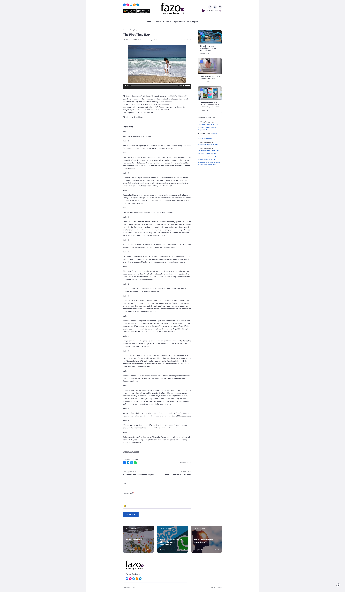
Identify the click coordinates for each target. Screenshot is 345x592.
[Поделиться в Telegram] (128, 462)
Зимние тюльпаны (134, 539)
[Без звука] (184, 85)
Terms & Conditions (133, 574)
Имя (124, 483)
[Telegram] (137, 5)
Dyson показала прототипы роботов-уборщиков (207, 135)
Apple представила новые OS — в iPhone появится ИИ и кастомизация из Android (209, 105)
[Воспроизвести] (125, 85)
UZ (210, 7)
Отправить (130, 514)
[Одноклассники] (134, 5)
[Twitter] (131, 5)
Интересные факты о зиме (208, 144)
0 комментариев (161, 40)
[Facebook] (124, 5)
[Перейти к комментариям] (338, 585)
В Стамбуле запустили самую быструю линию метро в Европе (208, 48)
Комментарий (128, 493)
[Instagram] (127, 5)
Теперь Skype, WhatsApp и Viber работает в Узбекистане (171, 542)
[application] (157, 87)
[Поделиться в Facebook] (124, 462)
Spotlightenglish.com (131, 452)
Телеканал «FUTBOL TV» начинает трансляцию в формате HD (208, 127)
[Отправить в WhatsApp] (135, 462)
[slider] (187, 85)
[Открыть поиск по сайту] (220, 7)
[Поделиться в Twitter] (131, 462)
